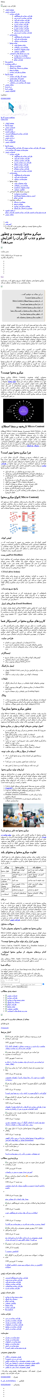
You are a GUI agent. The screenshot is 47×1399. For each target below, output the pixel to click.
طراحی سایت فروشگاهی (23, 16)
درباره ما (8, 87)
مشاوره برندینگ (15, 66)
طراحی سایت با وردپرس (23, 18)
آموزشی (8, 224)
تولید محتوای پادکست (21, 49)
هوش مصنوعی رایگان (13, 1357)
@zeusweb (5, 1028)
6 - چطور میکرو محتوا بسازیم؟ (31, 314)
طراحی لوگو (18, 60)
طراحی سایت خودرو (21, 28)
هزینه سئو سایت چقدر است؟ (15, 1348)
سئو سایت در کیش (12, 1346)
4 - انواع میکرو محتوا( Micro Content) (29, 307)
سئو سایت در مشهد (12, 1344)
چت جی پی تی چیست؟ (13, 1359)
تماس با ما (9, 89)
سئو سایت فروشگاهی (22, 37)
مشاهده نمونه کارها (8, 117)
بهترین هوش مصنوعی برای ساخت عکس (20, 1361)
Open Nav (4, 119)
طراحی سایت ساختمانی (14, 1286)
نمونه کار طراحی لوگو (17, 80)
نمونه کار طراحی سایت (18, 76)
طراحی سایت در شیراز (13, 1320)
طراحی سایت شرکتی (22, 20)
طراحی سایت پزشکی (22, 22)
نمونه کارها (9, 74)
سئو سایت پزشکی (20, 41)
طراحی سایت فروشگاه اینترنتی (16, 134)
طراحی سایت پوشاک (21, 30)
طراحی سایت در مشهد (13, 1327)
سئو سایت (13, 173)
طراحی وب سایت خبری (22, 162)
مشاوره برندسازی (20, 194)
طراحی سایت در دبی (12, 1318)
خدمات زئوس (10, 12)
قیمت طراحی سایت (26, 212)
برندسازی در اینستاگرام (22, 58)
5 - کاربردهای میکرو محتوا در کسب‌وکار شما (27, 311)
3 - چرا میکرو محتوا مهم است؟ (31, 304)
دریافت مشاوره (11, 64)
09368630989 (5, 98)
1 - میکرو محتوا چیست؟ (34, 297)
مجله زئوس (9, 85)
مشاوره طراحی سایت (18, 72)
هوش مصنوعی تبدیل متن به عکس (17, 1367)
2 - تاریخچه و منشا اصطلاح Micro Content (28, 301)
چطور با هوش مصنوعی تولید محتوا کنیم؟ (20, 1365)
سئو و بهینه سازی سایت (13, 1297)
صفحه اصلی (9, 10)
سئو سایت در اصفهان (13, 1342)
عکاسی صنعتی (19, 51)
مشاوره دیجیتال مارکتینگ (19, 68)
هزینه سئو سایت (40, 212)
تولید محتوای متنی (20, 183)
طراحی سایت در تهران (13, 1322)
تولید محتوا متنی (20, 45)
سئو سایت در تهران (12, 1339)
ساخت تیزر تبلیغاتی (21, 47)
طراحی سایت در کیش (13, 1329)
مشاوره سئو (14, 70)
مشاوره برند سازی (21, 55)
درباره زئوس (9, 138)
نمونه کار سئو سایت (17, 78)
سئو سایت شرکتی (20, 39)
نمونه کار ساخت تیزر (12, 150)
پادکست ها (9, 62)
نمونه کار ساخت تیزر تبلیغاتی (20, 82)
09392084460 (5, 1385)
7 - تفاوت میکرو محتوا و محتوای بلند (30, 317)
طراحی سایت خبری (21, 24)
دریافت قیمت (10, 131)
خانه (6, 222)
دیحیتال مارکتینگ (11, 1299)
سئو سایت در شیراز (12, 1337)
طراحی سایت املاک (21, 26)
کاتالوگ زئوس (10, 91)
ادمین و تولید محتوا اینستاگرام (24, 196)
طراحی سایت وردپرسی (13, 1280)
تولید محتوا (9, 1305)
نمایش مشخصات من (8, 986)
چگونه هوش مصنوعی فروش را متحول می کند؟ (22, 1363)
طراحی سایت (10, 1307)
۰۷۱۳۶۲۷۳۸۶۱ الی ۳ (8, 1381)
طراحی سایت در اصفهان (14, 1324)
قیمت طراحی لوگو (12, 212)
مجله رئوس (9, 214)
